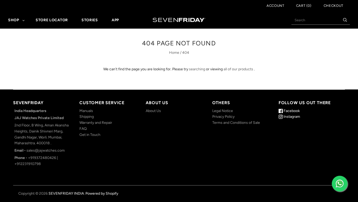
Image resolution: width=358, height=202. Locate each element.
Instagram (291, 116)
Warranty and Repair (95, 122)
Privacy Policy (223, 116)
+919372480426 (42, 158)
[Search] (345, 20)
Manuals (86, 111)
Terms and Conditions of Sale (236, 122)
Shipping (86, 116)
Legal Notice (222, 111)
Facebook (291, 111)
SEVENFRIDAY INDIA (66, 193)
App (115, 20)
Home (174, 52)
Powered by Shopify (101, 193)
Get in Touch (89, 134)
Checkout (333, 6)
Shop (13, 20)
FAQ (83, 128)
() (304, 6)
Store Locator (52, 20)
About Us (153, 111)
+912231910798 (27, 164)
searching (197, 69)
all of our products (238, 69)
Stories (90, 20)
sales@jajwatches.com (45, 150)
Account (275, 6)
